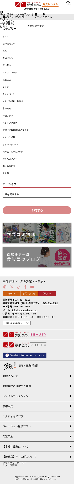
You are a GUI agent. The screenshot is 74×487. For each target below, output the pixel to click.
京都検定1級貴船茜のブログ (16, 130)
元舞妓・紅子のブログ (13, 152)
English (4, 19)
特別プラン (8, 116)
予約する (37, 210)
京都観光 (7, 108)
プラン (6, 87)
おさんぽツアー (10, 159)
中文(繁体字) (7, 21)
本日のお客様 (9, 166)
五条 (5, 51)
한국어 (3, 26)
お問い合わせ (29, 293)
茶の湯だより (9, 44)
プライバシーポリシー (15, 463)
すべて (6, 36)
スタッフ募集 (10, 465)
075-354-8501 (50, 303)
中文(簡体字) (7, 24)
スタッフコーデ (10, 72)
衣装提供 (7, 80)
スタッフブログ (10, 123)
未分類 (6, 173)
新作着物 (7, 65)
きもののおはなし (11, 144)
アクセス (11, 293)
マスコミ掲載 (9, 137)
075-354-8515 (22, 299)
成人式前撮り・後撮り (13, 101)
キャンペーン (9, 94)
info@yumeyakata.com (24, 310)
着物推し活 (8, 58)
